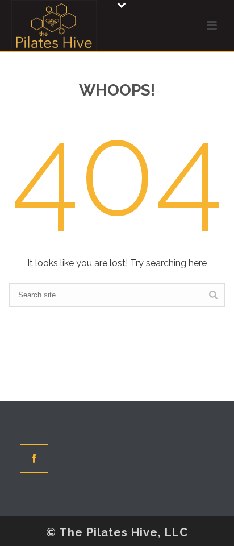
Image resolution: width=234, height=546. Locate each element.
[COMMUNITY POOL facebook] (34, 458)
